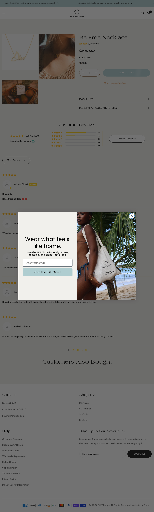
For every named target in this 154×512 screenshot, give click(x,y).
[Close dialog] (131, 215)
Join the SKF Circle (47, 272)
